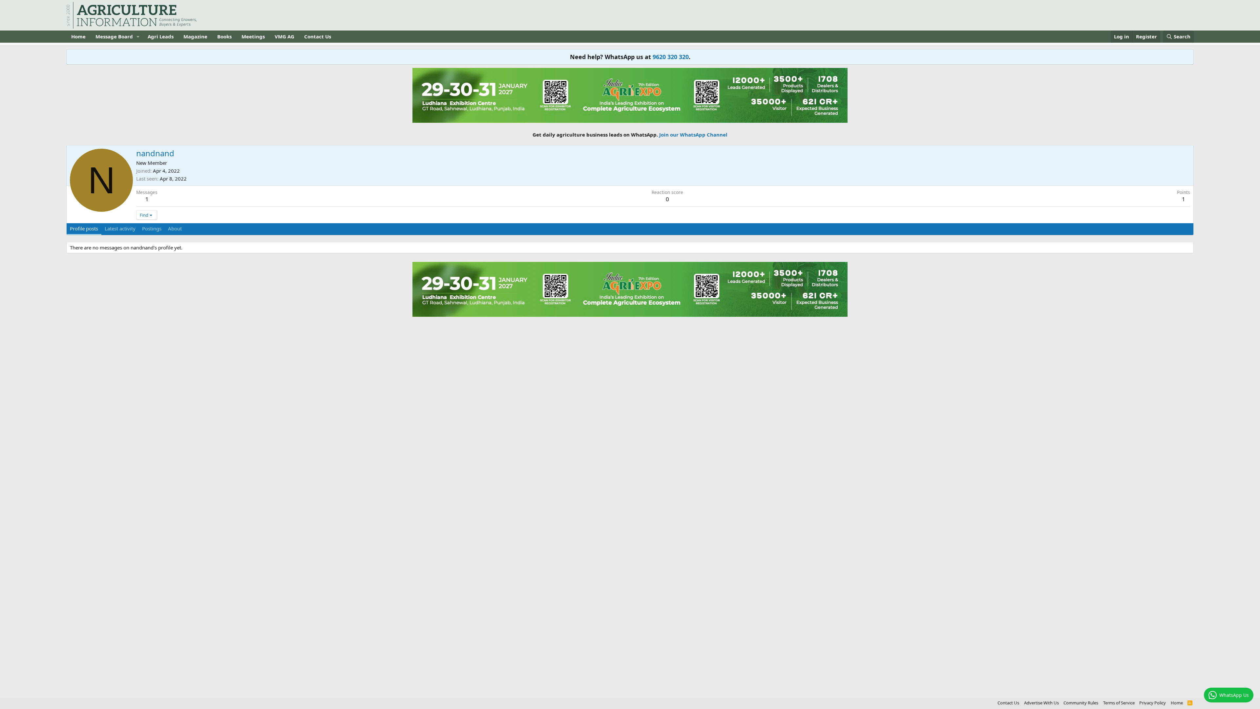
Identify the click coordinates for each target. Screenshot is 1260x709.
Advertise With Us (1041, 703)
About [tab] (175, 228)
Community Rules (1080, 703)
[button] (138, 37)
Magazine (195, 36)
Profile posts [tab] (84, 228)
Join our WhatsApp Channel (693, 134)
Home (78, 36)
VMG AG (284, 36)
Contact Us (317, 36)
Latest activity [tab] (120, 228)
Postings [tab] (151, 228)
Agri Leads (161, 36)
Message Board (114, 36)
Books (224, 36)
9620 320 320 (671, 57)
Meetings (253, 36)
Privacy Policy (1152, 703)
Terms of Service (1119, 703)
